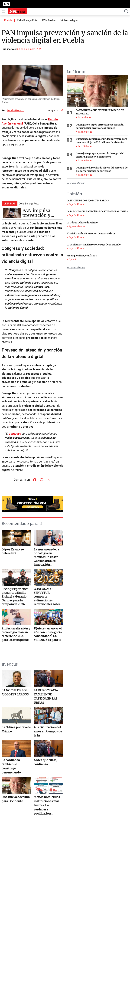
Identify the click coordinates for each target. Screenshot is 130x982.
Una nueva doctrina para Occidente (16, 799)
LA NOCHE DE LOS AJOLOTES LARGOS (15, 692)
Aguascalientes (77, 226)
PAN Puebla (48, 20)
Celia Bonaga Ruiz (27, 20)
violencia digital (69, 20)
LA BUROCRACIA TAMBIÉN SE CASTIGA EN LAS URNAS (46, 696)
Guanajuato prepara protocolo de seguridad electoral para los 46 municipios (100, 155)
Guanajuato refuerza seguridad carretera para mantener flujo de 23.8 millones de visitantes (101, 141)
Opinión (73, 259)
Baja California (76, 204)
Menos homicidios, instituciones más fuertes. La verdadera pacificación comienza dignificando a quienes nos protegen (47, 805)
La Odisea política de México (16, 729)
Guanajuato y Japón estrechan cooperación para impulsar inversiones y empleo (100, 126)
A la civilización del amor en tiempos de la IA (48, 731)
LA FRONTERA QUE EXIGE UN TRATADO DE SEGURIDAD (100, 112)
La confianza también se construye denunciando (11, 766)
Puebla (8, 20)
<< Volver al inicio (76, 183)
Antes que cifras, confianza (45, 762)
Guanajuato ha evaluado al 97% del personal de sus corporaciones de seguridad (101, 169)
